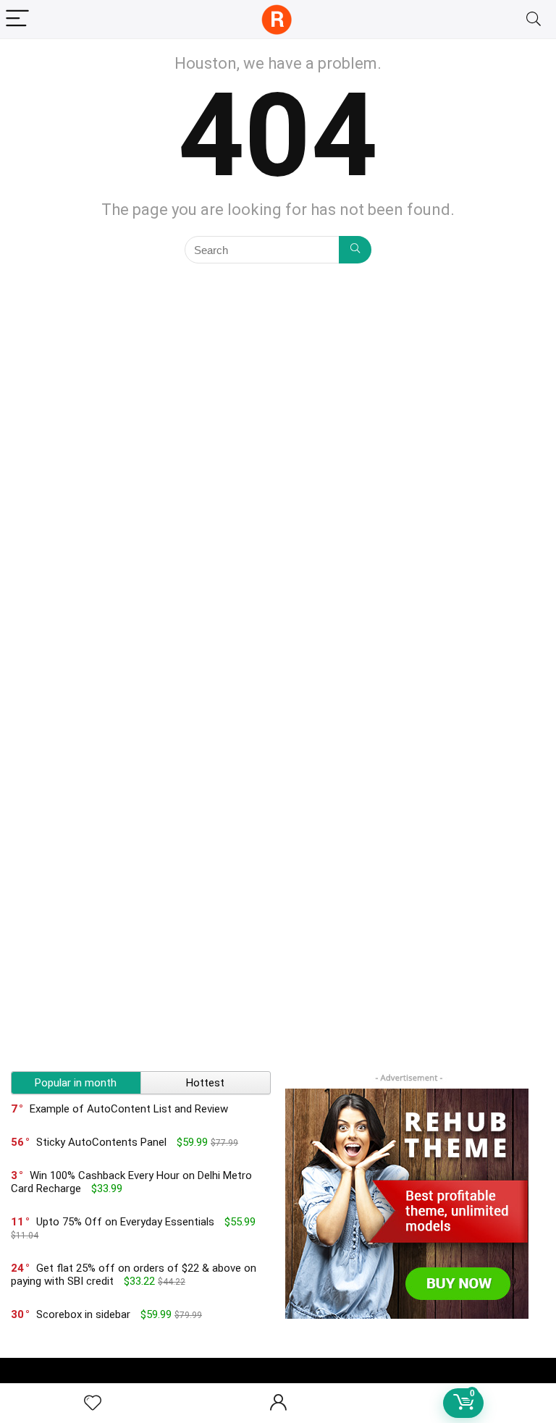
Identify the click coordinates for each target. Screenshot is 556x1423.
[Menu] (17, 19)
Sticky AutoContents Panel (101, 1142)
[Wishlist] (92, 1403)
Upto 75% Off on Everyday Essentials (125, 1221)
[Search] (533, 19)
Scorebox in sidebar (83, 1314)
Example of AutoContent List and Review (129, 1108)
